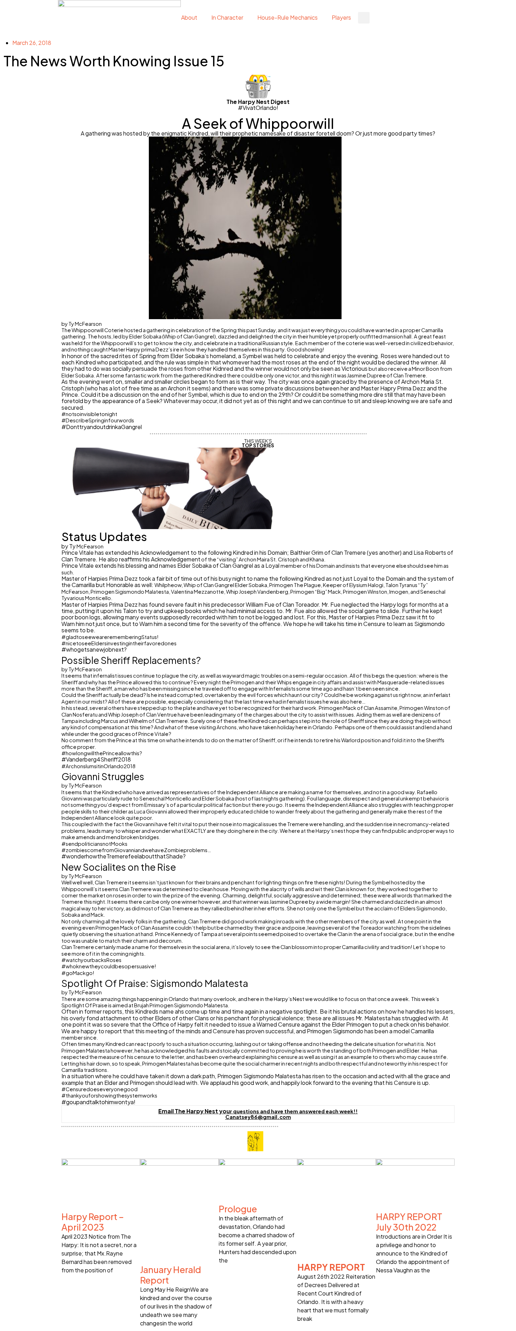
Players (341, 17)
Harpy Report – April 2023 (92, 1222)
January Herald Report (170, 1275)
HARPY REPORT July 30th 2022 (409, 1222)
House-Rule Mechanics (287, 17)
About (189, 17)
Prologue (238, 1208)
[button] (364, 18)
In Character (227, 17)
